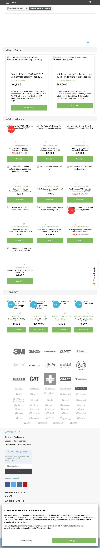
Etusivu (8, 437)
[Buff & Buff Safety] (81, 370)
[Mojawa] (81, 405)
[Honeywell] (65, 394)
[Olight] (81, 409)
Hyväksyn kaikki (74, 540)
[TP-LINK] (50, 418)
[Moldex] (19, 409)
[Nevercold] (50, 409)
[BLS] (50, 370)
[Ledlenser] (34, 405)
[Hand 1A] (34, 394)
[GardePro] (81, 389)
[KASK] (65, 400)
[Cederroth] (50, 384)
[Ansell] (81, 352)
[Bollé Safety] (65, 370)
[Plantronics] (34, 413)
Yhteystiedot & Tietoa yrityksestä (18, 445)
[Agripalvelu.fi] (30, 9)
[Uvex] (27, 423)
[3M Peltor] (50, 352)
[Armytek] (34, 366)
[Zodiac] (73, 423)
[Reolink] (65, 413)
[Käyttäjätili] (85, 2)
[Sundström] (34, 418)
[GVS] (19, 394)
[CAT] (34, 382)
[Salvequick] (81, 413)
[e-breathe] (34, 388)
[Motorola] (34, 409)
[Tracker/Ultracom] (65, 419)
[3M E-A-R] (34, 356)
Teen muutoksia (26, 540)
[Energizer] (50, 388)
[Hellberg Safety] (50, 395)
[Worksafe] (42, 423)
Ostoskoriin (28, 107)
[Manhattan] (65, 405)
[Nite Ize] (65, 409)
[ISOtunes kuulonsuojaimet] (19, 401)
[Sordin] (19, 418)
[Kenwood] (81, 400)
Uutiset (8, 441)
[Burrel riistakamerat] (19, 380)
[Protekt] (50, 413)
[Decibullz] (81, 379)
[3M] (19, 354)
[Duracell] (19, 388)
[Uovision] (81, 418)
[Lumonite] (50, 405)
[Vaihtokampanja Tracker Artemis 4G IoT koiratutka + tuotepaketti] (73, 63)
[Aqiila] (19, 367)
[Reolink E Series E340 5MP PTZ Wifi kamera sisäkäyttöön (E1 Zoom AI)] (27, 63)
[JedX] (50, 400)
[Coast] (65, 380)
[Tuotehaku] (79, 2)
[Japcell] (34, 400)
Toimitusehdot (20, 441)
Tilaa (18, 471)
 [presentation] (92, 310)
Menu (13, 2)
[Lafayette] (19, 405)
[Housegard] (81, 394)
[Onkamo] (19, 413)
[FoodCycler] (65, 388)
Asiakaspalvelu (19, 437)
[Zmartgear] (58, 423)
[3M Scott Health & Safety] (65, 352)
